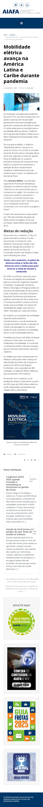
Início (5, 35)
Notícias (12, 35)
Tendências (21, 454)
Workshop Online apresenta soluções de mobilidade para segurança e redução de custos (21, 588)
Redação (30, 88)
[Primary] (21, 23)
